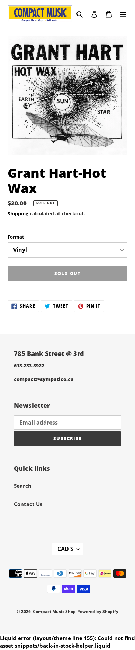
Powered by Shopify (97, 611)
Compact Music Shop (54, 611)
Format (16, 237)
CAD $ (65, 549)
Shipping (18, 213)
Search (23, 485)
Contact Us (28, 504)
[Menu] (123, 13)
